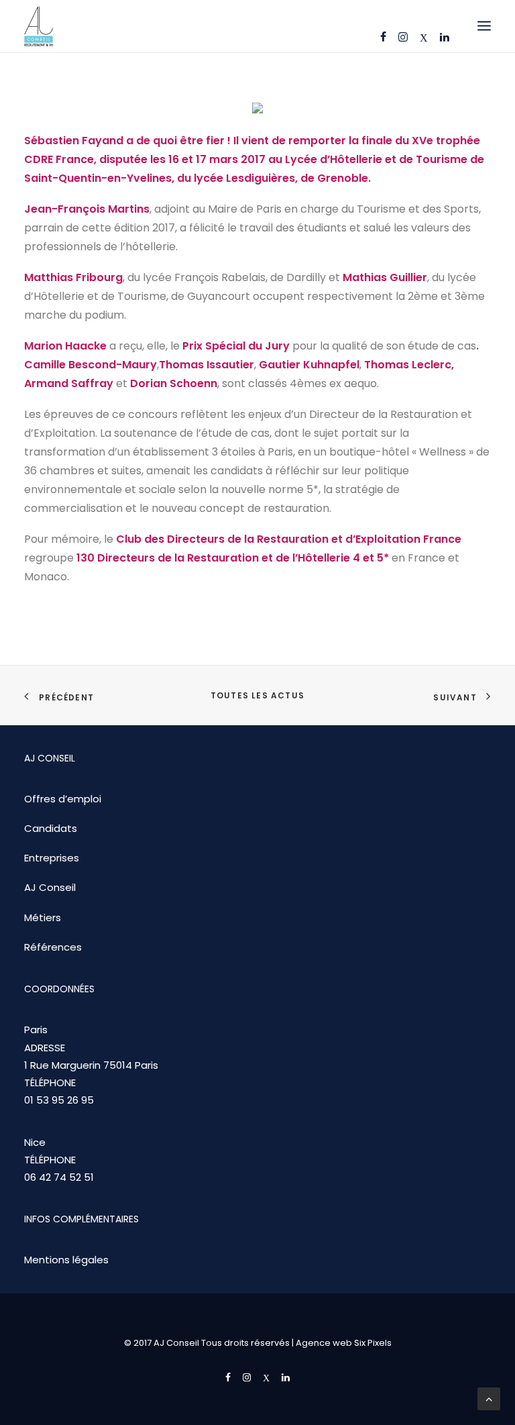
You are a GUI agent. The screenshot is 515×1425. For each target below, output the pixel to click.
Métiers (42, 917)
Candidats (50, 828)
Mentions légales (66, 1260)
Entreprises (51, 858)
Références (53, 947)
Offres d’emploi (62, 799)
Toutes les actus (257, 695)
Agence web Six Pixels (344, 1342)
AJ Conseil (50, 887)
